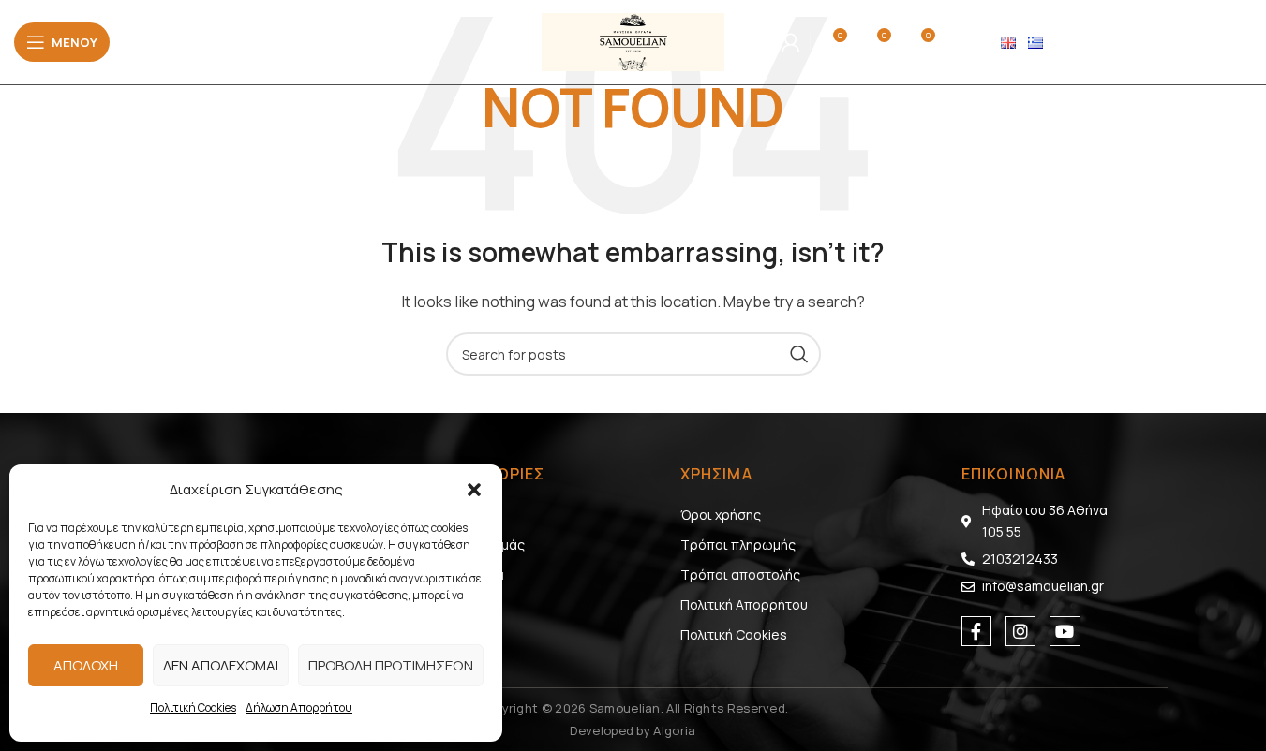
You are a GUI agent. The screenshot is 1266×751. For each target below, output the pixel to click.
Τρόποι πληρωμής (738, 544)
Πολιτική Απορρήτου (744, 604)
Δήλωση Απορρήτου (299, 707)
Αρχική (448, 514)
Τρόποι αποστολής (740, 574)
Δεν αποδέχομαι (220, 665)
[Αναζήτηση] (752, 42)
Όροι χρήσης (720, 514)
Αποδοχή (85, 665)
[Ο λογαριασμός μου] (791, 42)
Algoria (674, 730)
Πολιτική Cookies (193, 707)
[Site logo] (633, 41)
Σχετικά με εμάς (476, 544)
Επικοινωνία (465, 574)
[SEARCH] (799, 354)
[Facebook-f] (976, 631)
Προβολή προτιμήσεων (390, 665)
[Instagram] (1020, 631)
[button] (474, 489)
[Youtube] (1065, 631)
